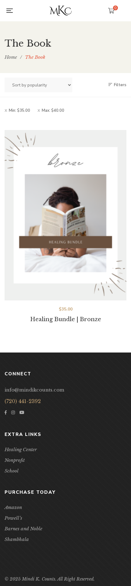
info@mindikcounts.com (34, 390)
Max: (53, 110)
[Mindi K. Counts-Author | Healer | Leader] (60, 10)
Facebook (6, 412)
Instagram (13, 412)
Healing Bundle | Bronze (65, 319)
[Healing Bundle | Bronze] (65, 215)
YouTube (21, 412)
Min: (19, 110)
